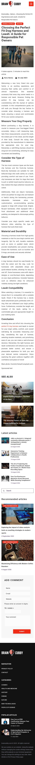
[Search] (3, 491)
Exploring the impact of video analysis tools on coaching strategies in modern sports (15, 530)
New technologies (8, 703)
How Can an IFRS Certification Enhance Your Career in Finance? (20, 721)
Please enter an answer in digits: (16, 604)
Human (4, 696)
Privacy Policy (15, 757)
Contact (4, 672)
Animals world (8, 23)
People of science (8, 707)
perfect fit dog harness (9, 326)
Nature (19, 23)
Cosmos (4, 685)
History (4, 692)
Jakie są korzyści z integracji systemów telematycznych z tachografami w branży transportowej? (21, 441)
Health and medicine (9, 688)
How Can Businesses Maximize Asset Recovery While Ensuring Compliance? (20, 478)
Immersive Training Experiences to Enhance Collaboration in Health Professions (19, 454)
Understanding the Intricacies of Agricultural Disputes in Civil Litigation (21, 732)
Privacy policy (7, 668)
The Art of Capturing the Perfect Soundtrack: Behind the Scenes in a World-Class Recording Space (20, 466)
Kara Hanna (8, 78)
